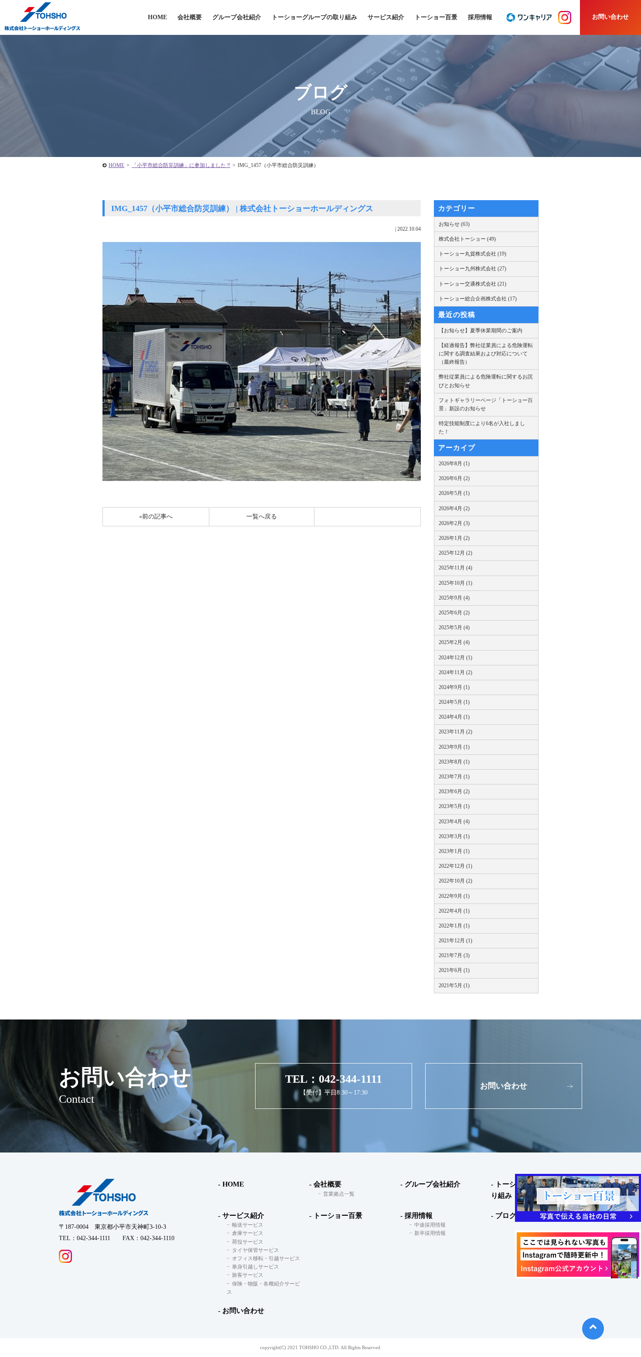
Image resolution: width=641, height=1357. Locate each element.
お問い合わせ (610, 17)
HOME (116, 165)
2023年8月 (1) (454, 762)
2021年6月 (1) (454, 970)
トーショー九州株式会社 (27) (472, 269)
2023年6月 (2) (454, 791)
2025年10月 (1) (455, 583)
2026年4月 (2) (454, 508)
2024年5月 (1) (454, 702)
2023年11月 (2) (455, 732)
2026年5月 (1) (454, 493)
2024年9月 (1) (454, 687)
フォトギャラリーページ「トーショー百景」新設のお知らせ (486, 404)
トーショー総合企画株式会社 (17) (478, 299)
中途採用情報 (430, 1225)
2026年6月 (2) (454, 478)
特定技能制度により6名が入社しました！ (482, 427)
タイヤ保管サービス (255, 1250)
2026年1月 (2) (454, 538)
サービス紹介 (243, 1215)
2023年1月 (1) (454, 851)
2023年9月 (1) (454, 747)
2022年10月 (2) (455, 881)
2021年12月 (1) (455, 941)
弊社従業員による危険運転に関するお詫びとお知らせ (486, 381)
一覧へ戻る (261, 516)
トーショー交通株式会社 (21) (472, 284)
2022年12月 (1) (455, 866)
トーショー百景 (436, 17)
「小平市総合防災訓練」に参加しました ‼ (181, 165)
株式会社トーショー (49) (467, 239)
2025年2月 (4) (454, 642)
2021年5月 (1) (454, 985)
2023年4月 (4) (454, 821)
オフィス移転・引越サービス (266, 1258)
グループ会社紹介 (236, 17)
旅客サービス (247, 1275)
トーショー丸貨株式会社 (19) (472, 254)
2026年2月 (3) (454, 523)
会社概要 (327, 1184)
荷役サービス (247, 1242)
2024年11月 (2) (455, 672)
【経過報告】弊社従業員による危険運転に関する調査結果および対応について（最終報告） (486, 353)
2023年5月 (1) (454, 806)
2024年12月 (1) (455, 658)
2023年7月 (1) (454, 777)
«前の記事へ (156, 516)
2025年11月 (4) (455, 568)
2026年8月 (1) (454, 463)
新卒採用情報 (430, 1233)
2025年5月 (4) (454, 627)
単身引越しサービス (255, 1267)
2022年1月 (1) (454, 926)
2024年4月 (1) (454, 717)
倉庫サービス (247, 1233)
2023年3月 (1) (454, 836)
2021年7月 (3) (454, 955)
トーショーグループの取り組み (314, 17)
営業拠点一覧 (339, 1194)
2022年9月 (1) (454, 896)
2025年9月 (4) (454, 598)
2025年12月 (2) (455, 553)
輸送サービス (247, 1225)
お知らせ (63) (454, 224)
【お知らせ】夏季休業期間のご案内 (480, 330)
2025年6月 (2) (454, 613)
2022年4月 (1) (454, 911)
